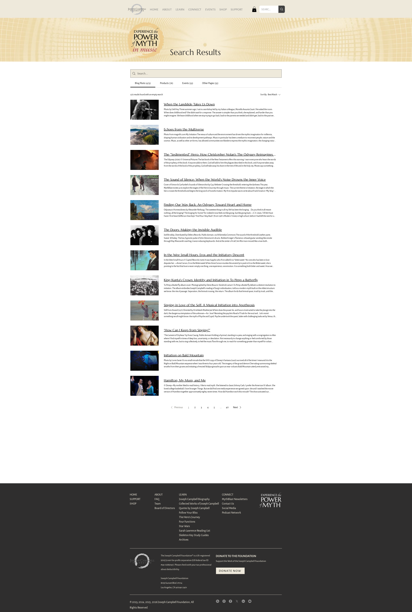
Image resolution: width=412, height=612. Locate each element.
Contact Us (228, 503)
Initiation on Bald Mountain (184, 355)
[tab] (142, 83)
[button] (254, 9)
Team (157, 503)
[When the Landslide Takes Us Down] (144, 110)
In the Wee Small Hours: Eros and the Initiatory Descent (204, 255)
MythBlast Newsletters (233, 499)
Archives (183, 539)
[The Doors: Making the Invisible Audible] (144, 235)
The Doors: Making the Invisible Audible (193, 230)
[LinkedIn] (243, 601)
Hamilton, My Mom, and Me (185, 380)
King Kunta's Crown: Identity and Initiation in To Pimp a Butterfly (211, 280)
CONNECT (227, 494)
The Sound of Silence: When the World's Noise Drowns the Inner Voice (215, 180)
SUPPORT (135, 499)
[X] (237, 601)
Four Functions (187, 521)
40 (227, 407)
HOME (133, 494)
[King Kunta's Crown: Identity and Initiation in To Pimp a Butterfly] (144, 285)
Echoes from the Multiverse (184, 129)
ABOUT (158, 494)
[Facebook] (230, 601)
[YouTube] (249, 601)
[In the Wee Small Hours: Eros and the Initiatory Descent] (144, 260)
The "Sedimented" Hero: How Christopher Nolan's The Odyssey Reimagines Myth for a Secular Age (220, 155)
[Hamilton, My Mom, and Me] (144, 386)
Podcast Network (231, 512)
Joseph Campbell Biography (190, 499)
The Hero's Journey (189, 517)
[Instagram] (224, 601)
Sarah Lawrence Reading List (190, 530)
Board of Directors (164, 508)
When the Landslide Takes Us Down (189, 104)
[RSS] (217, 601)
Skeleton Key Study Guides (190, 535)
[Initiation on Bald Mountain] (144, 361)
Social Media (229, 508)
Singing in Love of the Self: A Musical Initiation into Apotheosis (209, 305)
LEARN (183, 494)
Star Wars (184, 526)
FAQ (156, 499)
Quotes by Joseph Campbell (190, 508)
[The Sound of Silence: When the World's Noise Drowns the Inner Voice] (144, 185)
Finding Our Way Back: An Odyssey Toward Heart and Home (208, 205)
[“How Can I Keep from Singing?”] (144, 336)
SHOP (133, 503)
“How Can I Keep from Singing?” (187, 330)
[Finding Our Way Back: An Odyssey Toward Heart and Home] (144, 210)
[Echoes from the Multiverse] (144, 135)
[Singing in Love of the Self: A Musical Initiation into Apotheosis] (144, 310)
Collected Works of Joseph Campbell (190, 503)
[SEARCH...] (281, 9)
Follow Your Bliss (188, 512)
